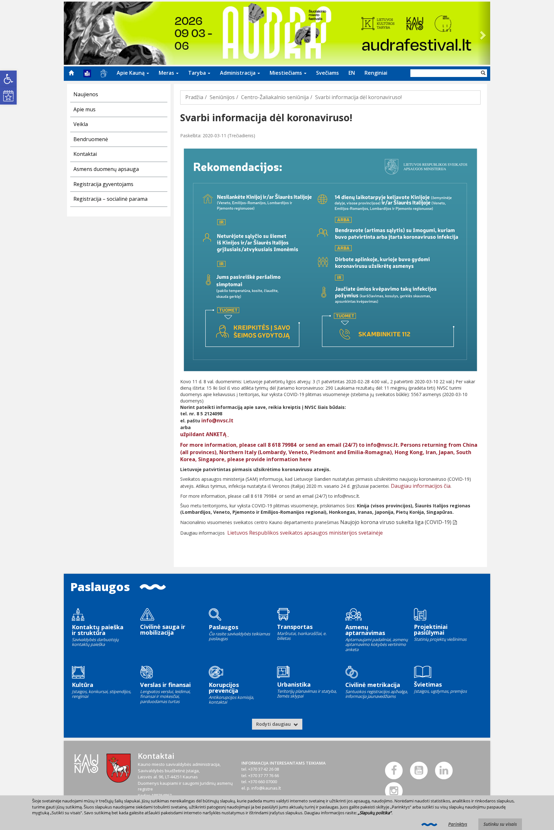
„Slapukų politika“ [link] (374, 813)
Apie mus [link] (84, 109)
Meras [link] (167, 72)
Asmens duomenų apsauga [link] (106, 169)
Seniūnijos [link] (222, 97)
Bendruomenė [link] (90, 139)
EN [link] (351, 72)
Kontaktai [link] (85, 153)
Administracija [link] (238, 72)
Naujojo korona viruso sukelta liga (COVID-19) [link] (395, 522)
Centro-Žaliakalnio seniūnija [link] (275, 97)
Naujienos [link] (85, 94)
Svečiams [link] (327, 72)
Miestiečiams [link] (286, 72)
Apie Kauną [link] (131, 72)
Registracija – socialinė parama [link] (110, 198)
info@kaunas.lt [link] (266, 788)
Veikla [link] (80, 124)
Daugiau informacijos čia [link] (420, 485)
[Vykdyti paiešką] (483, 73)
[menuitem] (71, 73)
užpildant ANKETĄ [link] (204, 434)
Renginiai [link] (376, 72)
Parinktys (457, 824)
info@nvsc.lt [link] (217, 420)
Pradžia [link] (194, 97)
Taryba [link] (197, 72)
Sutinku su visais (500, 824)
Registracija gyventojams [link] (103, 184)
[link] (8, 79)
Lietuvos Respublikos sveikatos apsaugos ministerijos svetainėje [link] (305, 532)
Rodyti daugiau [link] (274, 724)
